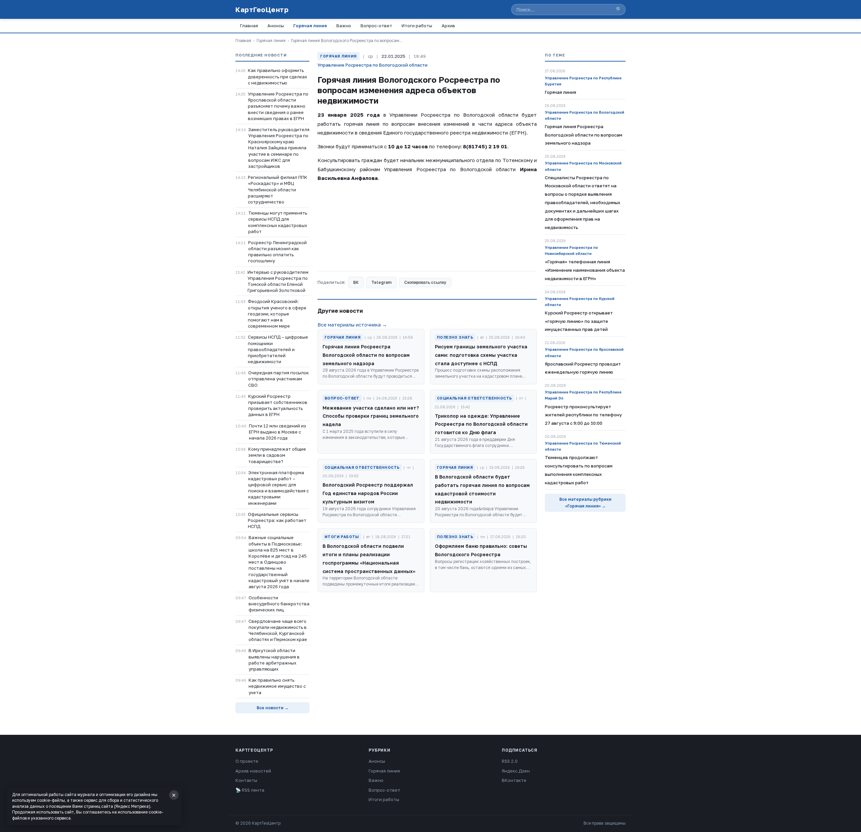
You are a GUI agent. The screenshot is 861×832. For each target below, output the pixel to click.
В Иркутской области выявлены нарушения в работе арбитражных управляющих (274, 660)
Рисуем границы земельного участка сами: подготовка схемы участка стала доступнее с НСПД (481, 355)
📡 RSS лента (249, 790)
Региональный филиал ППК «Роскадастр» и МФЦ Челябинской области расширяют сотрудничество (277, 189)
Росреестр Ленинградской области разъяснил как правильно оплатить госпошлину (277, 252)
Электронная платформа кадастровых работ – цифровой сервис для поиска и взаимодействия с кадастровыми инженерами (278, 488)
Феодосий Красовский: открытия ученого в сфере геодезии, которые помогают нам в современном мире (277, 314)
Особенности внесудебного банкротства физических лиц (279, 603)
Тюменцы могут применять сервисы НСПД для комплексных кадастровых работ (277, 222)
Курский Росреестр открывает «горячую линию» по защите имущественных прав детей (579, 321)
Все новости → (273, 707)
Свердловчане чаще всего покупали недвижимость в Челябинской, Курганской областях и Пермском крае (278, 630)
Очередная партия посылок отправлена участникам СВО (278, 378)
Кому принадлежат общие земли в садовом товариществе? (277, 455)
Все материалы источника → (352, 325)
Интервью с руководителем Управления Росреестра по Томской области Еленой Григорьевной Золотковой (278, 281)
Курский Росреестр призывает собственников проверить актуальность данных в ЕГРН (277, 405)
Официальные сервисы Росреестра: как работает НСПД (277, 520)
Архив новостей (253, 770)
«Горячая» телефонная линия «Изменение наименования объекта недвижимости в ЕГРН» (585, 270)
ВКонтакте (514, 780)
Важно (343, 25)
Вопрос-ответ (376, 25)
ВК (356, 282)
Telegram (381, 282)
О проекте (246, 761)
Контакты (246, 780)
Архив (448, 25)
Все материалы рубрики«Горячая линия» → (585, 502)
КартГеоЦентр (262, 9)
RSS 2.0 (510, 761)
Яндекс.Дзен (516, 770)
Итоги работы (417, 25)
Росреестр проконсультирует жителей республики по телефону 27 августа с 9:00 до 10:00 (583, 415)
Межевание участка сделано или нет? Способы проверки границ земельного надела (371, 416)
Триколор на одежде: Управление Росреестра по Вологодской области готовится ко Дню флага (481, 424)
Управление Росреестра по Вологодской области (372, 65)
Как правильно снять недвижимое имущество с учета (277, 686)
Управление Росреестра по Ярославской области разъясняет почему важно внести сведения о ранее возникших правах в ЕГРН (278, 106)
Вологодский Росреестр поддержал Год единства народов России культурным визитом (368, 493)
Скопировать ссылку (425, 282)
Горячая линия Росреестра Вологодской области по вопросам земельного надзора (366, 355)
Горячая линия (310, 25)
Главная (249, 25)
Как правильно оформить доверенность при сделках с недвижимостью (277, 76)
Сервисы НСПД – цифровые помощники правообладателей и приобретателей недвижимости (278, 349)
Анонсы (275, 25)
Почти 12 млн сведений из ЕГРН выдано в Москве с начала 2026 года (277, 432)
